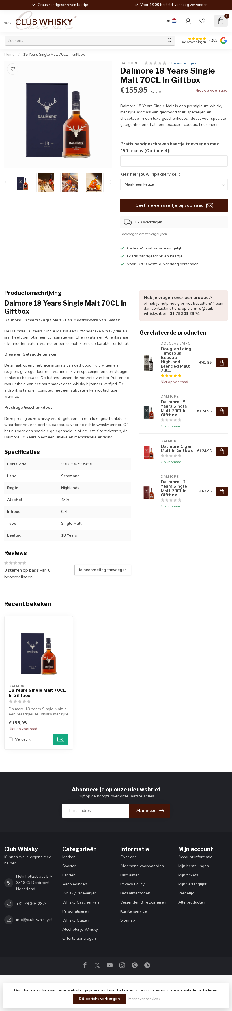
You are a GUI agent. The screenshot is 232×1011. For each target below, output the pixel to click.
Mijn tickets (188, 875)
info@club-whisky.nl (34, 919)
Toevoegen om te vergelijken (143, 233)
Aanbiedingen (74, 884)
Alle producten (191, 902)
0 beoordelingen (182, 63)
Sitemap (127, 920)
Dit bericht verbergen (99, 998)
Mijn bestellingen (193, 866)
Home (9, 54)
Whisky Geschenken (80, 902)
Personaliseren (75, 911)
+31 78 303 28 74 (183, 313)
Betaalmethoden (135, 893)
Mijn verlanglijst (192, 884)
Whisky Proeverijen (79, 893)
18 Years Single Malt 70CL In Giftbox (54, 54)
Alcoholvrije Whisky (80, 929)
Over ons (128, 857)
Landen (69, 875)
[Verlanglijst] (202, 21)
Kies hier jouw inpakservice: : (150, 174)
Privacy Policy (132, 884)
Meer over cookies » (144, 998)
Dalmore (129, 63)
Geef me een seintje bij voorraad (170, 205)
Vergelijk (23, 739)
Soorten (69, 866)
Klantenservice (133, 911)
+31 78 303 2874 (31, 903)
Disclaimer (129, 875)
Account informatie (195, 857)
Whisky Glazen (75, 920)
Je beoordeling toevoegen (103, 570)
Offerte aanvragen (79, 938)
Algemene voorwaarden (142, 866)
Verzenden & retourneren (143, 902)
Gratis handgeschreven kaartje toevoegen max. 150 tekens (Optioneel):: (170, 147)
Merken (69, 857)
